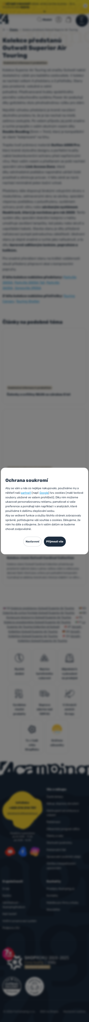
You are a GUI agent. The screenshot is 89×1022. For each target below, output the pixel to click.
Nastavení (32, 541)
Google (44, 492)
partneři (26, 492)
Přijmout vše (54, 541)
